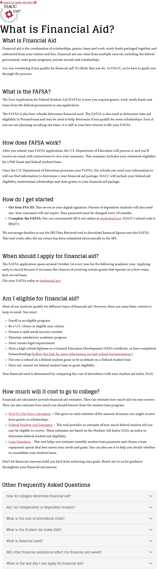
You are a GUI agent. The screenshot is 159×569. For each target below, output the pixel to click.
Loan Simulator (20, 442)
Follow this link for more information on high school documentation (82, 354)
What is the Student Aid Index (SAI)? (33, 529)
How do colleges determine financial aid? (38, 496)
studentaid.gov (110, 218)
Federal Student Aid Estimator (31, 425)
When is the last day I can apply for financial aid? (44, 563)
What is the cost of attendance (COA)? (35, 518)
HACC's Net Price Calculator (30, 414)
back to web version (18, 2)
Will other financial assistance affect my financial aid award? (54, 552)
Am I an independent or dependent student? (40, 507)
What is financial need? (24, 541)
